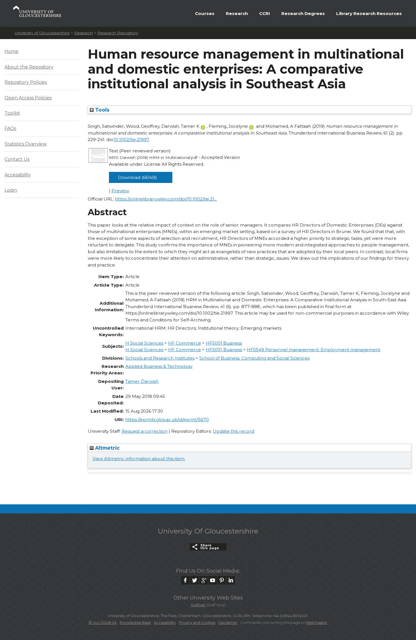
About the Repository (29, 67)
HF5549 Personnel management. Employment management (313, 349)
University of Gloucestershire (42, 33)
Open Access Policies (28, 98)
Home (11, 51)
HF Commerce (184, 343)
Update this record (233, 431)
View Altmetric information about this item (139, 458)
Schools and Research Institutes (159, 358)
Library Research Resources (369, 13)
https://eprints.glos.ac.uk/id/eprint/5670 (167, 419)
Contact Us (17, 159)
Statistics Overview (26, 144)
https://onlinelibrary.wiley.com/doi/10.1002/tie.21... (166, 199)
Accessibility (18, 175)
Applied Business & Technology (158, 366)
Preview (120, 190)
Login (11, 190)
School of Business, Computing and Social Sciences (254, 358)
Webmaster (316, 622)
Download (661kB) (137, 177)
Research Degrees (303, 13)
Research (237, 13)
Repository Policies (26, 82)
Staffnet (198, 605)
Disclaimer (227, 622)
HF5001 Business (224, 343)
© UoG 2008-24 (103, 622)
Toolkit (12, 113)
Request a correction (145, 431)
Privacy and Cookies (197, 622)
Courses (205, 13)
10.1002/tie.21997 (131, 139)
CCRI (264, 13)
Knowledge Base (135, 622)
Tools (102, 110)
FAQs (10, 128)
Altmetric (107, 448)
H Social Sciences (144, 343)
